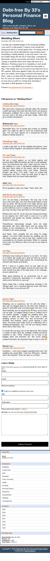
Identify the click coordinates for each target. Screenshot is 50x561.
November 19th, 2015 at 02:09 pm (14, 185)
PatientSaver (8, 141)
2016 (3, 522)
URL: (3, 394)
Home (3, 33)
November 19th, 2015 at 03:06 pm (14, 253)
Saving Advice (29, 551)
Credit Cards (6, 470)
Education (5, 476)
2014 (3, 528)
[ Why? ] (24, 409)
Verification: (6, 402)
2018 (3, 515)
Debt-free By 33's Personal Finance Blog (31, 549)
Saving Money (6, 495)
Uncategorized (7, 501)
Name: (4, 371)
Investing (5, 485)
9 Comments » (27, 87)
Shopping (5, 498)
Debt (3, 473)
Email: (3, 379)
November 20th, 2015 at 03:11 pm (14, 348)
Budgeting (5, 467)
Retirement (5, 492)
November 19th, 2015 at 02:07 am (14, 143)
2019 (3, 512)
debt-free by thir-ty (10, 195)
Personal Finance (8, 488)
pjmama (6, 299)
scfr (4, 251)
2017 (3, 518)
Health (4, 482)
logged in (16, 367)
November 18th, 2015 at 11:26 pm (14, 125)
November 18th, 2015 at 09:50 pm (14, 106)
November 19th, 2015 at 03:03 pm (14, 196)
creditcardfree (8, 104)
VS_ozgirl (7, 155)
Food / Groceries (7, 479)
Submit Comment (25, 444)
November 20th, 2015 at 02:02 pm (14, 301)
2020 (3, 509)
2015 (3, 525)
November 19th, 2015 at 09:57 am (14, 157)
